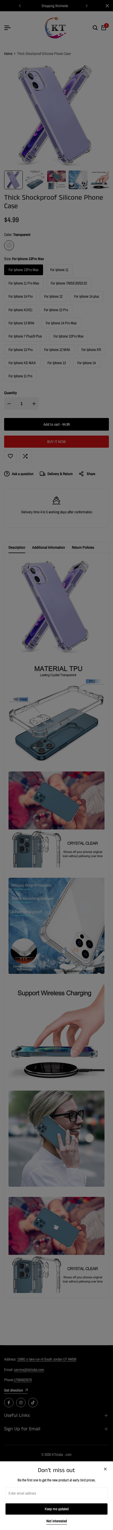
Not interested (56, 1521)
